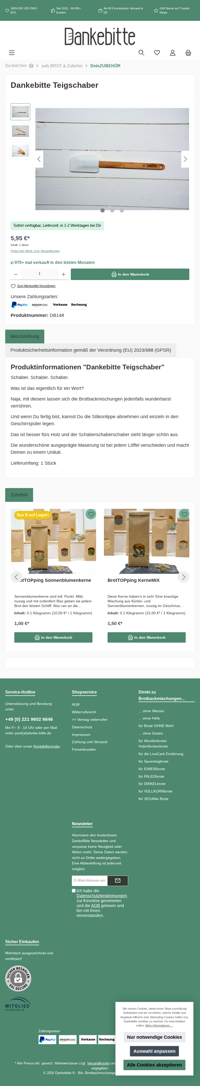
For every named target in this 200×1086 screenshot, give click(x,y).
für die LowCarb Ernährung (161, 754)
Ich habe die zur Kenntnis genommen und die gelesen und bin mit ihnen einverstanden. (102, 903)
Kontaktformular (47, 746)
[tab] (24, 336)
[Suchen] (141, 53)
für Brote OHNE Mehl (156, 726)
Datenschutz (82, 727)
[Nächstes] (185, 159)
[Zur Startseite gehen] (100, 36)
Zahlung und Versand (89, 742)
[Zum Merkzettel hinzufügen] (91, 514)
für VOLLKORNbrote (155, 791)
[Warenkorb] (188, 53)
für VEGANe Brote (153, 799)
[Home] (31, 66)
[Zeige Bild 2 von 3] (112, 210)
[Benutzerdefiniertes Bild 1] (18, 1004)
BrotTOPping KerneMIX (134, 580)
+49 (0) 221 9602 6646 (29, 719)
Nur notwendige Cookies (154, 1037)
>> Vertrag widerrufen (90, 719)
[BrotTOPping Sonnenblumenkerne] (53, 541)
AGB (75, 704)
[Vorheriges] (39, 159)
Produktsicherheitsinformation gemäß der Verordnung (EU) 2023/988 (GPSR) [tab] (90, 350)
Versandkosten (98, 1063)
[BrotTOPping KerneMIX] (146, 541)
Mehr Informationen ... (159, 1025)
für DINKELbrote (152, 784)
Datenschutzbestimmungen (102, 896)
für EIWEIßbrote (152, 769)
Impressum (81, 734)
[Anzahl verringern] (15, 274)
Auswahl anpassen (154, 1051)
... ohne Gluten (151, 733)
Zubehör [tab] (19, 494)
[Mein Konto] (172, 53)
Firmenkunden (84, 749)
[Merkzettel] (157, 53)
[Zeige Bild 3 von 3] (122, 210)
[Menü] (11, 53)
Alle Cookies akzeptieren (154, 1065)
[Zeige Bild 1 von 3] (103, 210)
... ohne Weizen (151, 711)
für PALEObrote (151, 776)
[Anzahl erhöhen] (63, 274)
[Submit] (117, 881)
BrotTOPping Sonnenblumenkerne (52, 580)
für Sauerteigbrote (153, 761)
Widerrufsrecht (84, 712)
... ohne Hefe (149, 718)
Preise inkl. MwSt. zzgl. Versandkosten (35, 250)
